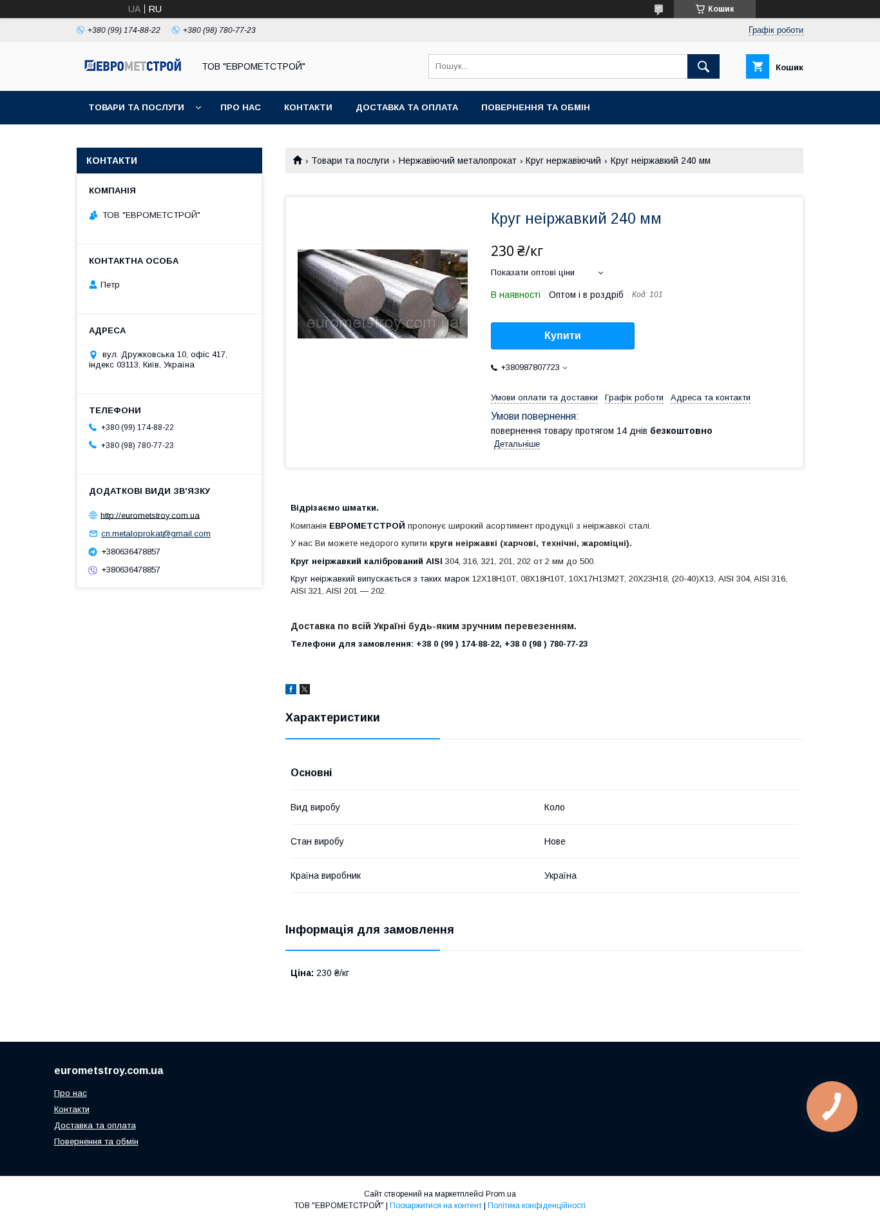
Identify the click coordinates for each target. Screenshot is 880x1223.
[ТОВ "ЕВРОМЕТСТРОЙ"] (131, 74)
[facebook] (290, 691)
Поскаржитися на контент (436, 1205)
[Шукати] (703, 66)
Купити (562, 335)
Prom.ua (501, 1194)
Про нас (240, 107)
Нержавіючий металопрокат (458, 160)
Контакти (308, 107)
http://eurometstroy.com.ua (150, 515)
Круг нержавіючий (563, 160)
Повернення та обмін (535, 107)
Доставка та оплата (407, 107)
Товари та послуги (136, 107)
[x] (305, 691)
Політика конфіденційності (537, 1205)
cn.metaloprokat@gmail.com (156, 533)
